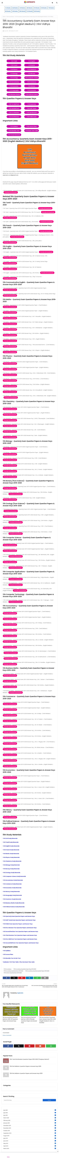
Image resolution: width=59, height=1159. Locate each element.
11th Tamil (14, 61)
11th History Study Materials (11, 891)
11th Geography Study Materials (12, 895)
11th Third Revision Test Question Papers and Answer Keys (20, 935)
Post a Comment (7, 1035)
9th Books (15, 11)
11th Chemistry (31, 69)
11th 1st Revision (14, 112)
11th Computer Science (31, 77)
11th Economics (13, 86)
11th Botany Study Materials (11, 868)
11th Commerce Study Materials (12, 884)
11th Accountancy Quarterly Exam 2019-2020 (13, 971)
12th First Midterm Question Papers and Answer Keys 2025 (26, 1073)
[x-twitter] (14, 978)
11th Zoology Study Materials (11, 872)
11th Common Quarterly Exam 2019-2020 (13, 972)
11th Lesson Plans (31, 126)
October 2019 (30, 1130)
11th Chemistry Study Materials (12, 861)
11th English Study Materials (11, 846)
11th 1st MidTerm (14, 104)
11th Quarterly (31, 104)
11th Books (29, 11)
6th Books (44, 8)
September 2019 (30, 1133)
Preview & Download (11, 192)
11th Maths (31, 65)
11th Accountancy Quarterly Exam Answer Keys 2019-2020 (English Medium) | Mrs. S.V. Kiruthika (47, 1020)
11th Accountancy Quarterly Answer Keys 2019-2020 (24, 969)
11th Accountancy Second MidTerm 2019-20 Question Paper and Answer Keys (10, 1019)
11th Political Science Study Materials (14, 906)
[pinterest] (21, 978)
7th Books (51, 8)
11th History (31, 86)
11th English (31, 61)
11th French (14, 65)
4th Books (29, 8)
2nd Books (15, 8)
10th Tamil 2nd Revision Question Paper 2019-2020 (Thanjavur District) (29, 1059)
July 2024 (30, 1112)
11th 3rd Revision (14, 116)
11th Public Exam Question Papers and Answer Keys (18, 924)
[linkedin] (29, 978)
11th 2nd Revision (32, 112)
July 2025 (30, 1110)
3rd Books (22, 8)
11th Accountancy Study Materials (13, 880)
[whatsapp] (37, 978)
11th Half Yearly (31, 108)
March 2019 (30, 1148)
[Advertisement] (29, 1156)
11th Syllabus (14, 126)
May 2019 (30, 1143)
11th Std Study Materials (10, 838)
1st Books (8, 8)
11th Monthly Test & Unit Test (12, 958)
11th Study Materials (14, 135)
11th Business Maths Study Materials (13, 903)
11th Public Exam (31, 116)
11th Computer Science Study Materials (14, 876)
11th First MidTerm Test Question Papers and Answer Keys (20, 939)
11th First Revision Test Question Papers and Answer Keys (20, 927)
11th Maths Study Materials (11, 853)
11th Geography (14, 90)
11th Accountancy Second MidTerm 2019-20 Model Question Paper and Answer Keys (29, 1020)
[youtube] (40, 1045)
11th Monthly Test (14, 130)
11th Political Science (32, 94)
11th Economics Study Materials (12, 887)
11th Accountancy (10, 16)
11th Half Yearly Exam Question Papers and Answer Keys (19, 920)
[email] (45, 978)
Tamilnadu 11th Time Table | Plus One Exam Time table (18, 962)
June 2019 (30, 1140)
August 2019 (30, 1135)
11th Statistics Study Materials (12, 899)
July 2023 (30, 1115)
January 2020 (30, 1123)
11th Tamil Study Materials (11, 842)
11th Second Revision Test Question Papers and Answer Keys (20, 931)
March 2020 (30, 1118)
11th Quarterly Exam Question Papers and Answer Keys (19, 916)
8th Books (8, 11)
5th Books (36, 8)
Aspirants (6, 31)
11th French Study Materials (11, 849)
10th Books (22, 11)
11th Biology (14, 73)
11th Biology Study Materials (11, 865)
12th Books (37, 11)
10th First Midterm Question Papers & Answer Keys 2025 (25, 1066)
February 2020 (30, 1120)
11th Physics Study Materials (11, 857)
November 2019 (30, 1128)
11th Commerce (31, 82)
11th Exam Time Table (31, 130)
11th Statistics (31, 90)
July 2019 (30, 1138)
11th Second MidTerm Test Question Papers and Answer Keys (21, 943)
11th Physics (14, 69)
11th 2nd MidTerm (14, 108)
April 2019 (30, 1146)
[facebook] (6, 978)
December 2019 (30, 1125)
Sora (8, 1157)
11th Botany (31, 73)
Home (4, 16)
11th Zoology (14, 77)
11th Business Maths (14, 94)
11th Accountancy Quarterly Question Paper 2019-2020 (37, 971)
